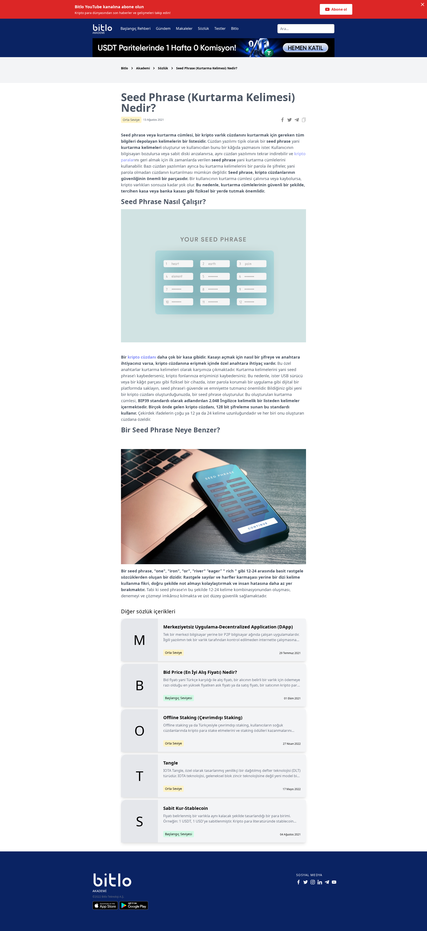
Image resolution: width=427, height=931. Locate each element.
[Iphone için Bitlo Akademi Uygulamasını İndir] (106, 905)
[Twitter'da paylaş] (289, 120)
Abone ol (339, 9)
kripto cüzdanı (142, 357)
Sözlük (203, 28)
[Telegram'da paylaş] (296, 120)
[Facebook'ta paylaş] (282, 120)
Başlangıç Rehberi (136, 28)
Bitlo (235, 28)
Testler (220, 28)
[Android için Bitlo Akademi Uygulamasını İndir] (133, 905)
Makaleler (184, 28)
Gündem (163, 28)
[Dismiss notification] (422, 4)
